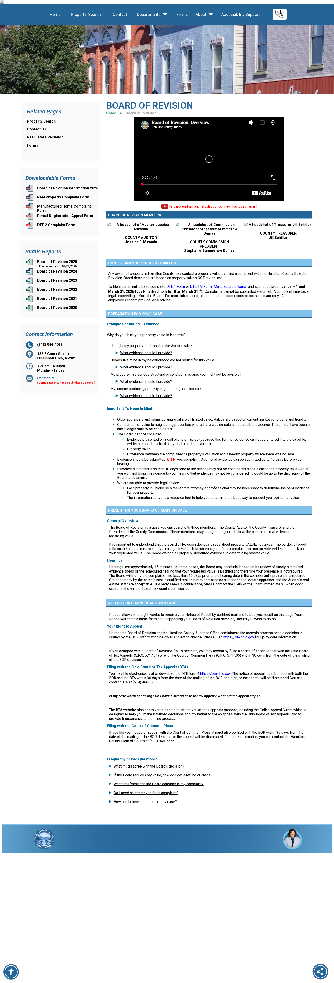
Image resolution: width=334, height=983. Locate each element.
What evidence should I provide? (146, 353)
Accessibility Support (239, 14)
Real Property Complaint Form (63, 197)
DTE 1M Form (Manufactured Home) (218, 286)
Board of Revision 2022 (57, 289)
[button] (11, 971)
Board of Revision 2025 (57, 262)
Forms (181, 14)
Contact (118, 14)
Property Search (84, 14)
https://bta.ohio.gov (238, 637)
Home (54, 14)
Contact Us (36, 129)
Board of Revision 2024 (57, 271)
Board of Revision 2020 (57, 307)
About (201, 14)
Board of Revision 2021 (57, 298)
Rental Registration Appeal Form (65, 216)
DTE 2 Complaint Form (56, 225)
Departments (149, 14)
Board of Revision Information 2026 (67, 188)
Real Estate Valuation (45, 137)
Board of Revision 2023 (57, 280)
